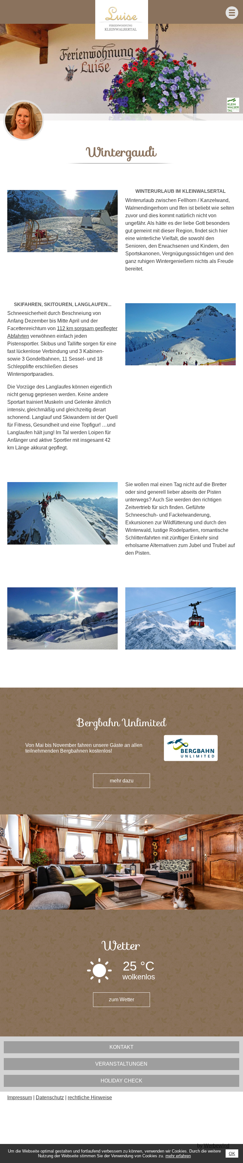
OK (232, 1153)
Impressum (19, 1097)
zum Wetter (121, 999)
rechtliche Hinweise (90, 1097)
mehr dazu (122, 780)
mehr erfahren (178, 1155)
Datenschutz (50, 1097)
